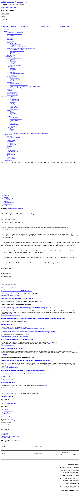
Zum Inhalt (3, 2)
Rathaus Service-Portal (8, 382)
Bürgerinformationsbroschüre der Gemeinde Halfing (17, 339)
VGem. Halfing (11, 420)
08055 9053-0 (4, 433)
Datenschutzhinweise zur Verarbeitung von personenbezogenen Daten (23, 370)
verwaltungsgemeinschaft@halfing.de (10, 436)
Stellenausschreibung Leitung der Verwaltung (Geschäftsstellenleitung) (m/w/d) (26, 308)
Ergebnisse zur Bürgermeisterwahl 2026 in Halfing (17, 291)
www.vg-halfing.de (5, 437)
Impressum (6, 412)
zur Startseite (20, 2)
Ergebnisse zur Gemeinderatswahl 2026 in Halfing (17, 298)
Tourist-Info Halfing (7, 396)
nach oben (7, 376)
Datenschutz (7, 413)
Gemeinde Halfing (6, 417)
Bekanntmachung (6, 324)
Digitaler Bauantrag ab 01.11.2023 (12, 348)
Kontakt (6, 409)
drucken (3, 376)
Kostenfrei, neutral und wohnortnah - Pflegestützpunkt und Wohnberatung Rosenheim (28, 332)
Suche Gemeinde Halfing (7, 10)
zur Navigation (10, 2)
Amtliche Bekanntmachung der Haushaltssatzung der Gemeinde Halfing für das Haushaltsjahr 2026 (33, 318)
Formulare (11, 393)
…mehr (41, 293)
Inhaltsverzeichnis (8, 411)
